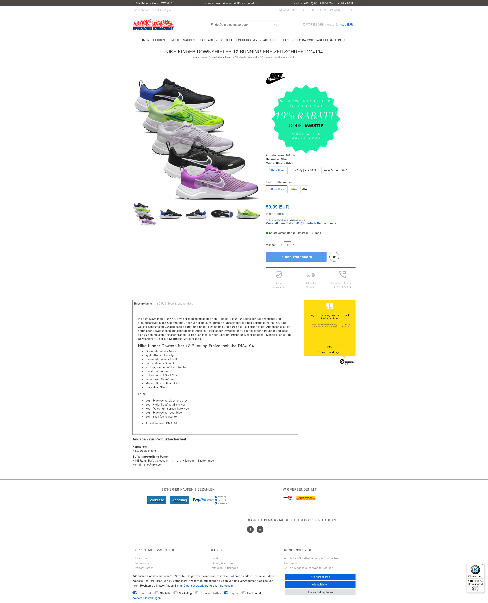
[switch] (475, 588)
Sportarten (208, 40)
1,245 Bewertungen (329, 352)
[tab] (143, 303)
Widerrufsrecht (144, 568)
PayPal (234, 593)
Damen (144, 40)
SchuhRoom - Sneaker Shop (257, 40)
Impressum (142, 563)
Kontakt (215, 558)
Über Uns (141, 558)
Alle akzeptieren (320, 577)
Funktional (254, 593)
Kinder (174, 40)
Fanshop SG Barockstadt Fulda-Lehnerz (315, 40)
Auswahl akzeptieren (320, 592)
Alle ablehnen (320, 584)
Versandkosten (297, 219)
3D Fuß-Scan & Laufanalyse (175, 303)
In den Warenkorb (296, 256)
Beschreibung (143, 303)
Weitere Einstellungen (146, 598)
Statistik (165, 593)
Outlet (227, 40)
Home (194, 56)
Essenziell (145, 593)
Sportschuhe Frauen (221, 56)
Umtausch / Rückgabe (224, 568)
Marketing (185, 593)
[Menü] (482, 565)
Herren (159, 40)
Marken (189, 40)
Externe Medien (211, 593)
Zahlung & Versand (222, 563)
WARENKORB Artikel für (329, 24)
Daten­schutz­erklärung (198, 585)
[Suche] (275, 24)
